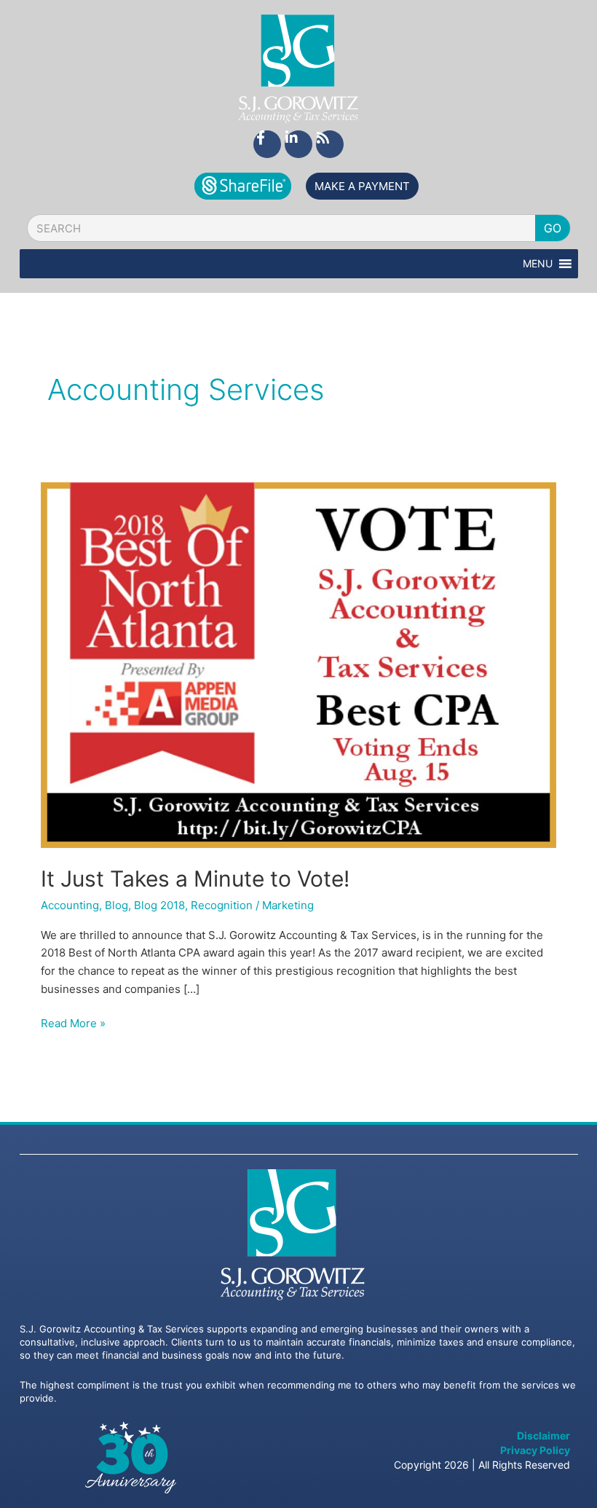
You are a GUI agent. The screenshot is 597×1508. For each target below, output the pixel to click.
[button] (538, 263)
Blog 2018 (159, 905)
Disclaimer (543, 1435)
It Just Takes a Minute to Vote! (195, 878)
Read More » (73, 1022)
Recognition (222, 905)
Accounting (70, 905)
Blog (116, 905)
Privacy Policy (535, 1450)
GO (552, 228)
